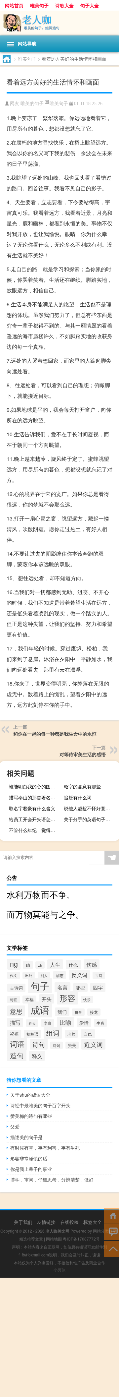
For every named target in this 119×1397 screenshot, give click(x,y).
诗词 (56, 1045)
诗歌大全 (64, 5)
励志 (59, 975)
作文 (13, 975)
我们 (62, 1011)
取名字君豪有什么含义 (32, 808)
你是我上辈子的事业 (31, 1169)
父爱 (15, 1126)
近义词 (93, 1044)
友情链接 (46, 1222)
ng (14, 963)
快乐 (87, 999)
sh (28, 965)
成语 (40, 1009)
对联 (13, 999)
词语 (17, 1044)
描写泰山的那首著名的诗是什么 (35, 797)
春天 (32, 1023)
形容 (67, 997)
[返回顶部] (111, 1248)
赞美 (72, 1045)
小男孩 (59, 1269)
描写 (15, 1022)
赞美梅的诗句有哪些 (31, 1116)
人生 (55, 964)
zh (40, 965)
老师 (71, 1034)
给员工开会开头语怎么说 (34, 819)
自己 (88, 1033)
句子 (40, 985)
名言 (62, 987)
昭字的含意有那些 (82, 786)
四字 (98, 987)
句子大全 (89, 5)
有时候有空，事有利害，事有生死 (45, 1147)
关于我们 (23, 1222)
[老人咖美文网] (59, 23)
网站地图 (54, 1239)
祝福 (14, 1034)
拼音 (78, 1012)
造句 (17, 1055)
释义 (37, 1056)
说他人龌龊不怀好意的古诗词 (90, 808)
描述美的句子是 (26, 1137)
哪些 (80, 987)
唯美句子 (39, 5)
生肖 (100, 1023)
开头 (47, 998)
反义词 (79, 975)
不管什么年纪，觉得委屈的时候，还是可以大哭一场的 (35, 830)
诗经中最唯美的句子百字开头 (40, 1105)
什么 (73, 964)
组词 (53, 1033)
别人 (44, 975)
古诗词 (16, 988)
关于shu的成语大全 (30, 1094)
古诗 (98, 975)
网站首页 (14, 5)
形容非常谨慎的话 (28, 1158)
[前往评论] (111, 1231)
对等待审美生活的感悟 (83, 754)
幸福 (29, 999)
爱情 (84, 1022)
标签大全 (92, 1222)
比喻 (65, 1022)
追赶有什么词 (78, 797)
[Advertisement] (59, 1337)
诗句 (38, 1044)
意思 (16, 1010)
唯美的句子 (32, 103)
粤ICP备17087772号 (81, 1239)
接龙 (94, 1012)
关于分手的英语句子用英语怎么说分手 (90, 819)
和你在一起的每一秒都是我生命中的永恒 (55, 733)
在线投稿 (69, 1222)
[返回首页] (111, 1215)
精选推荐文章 (31, 1239)
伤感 (91, 964)
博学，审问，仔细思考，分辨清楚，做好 (52, 1179)
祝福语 (32, 1034)
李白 (48, 1023)
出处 (28, 975)
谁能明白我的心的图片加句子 (35, 786)
